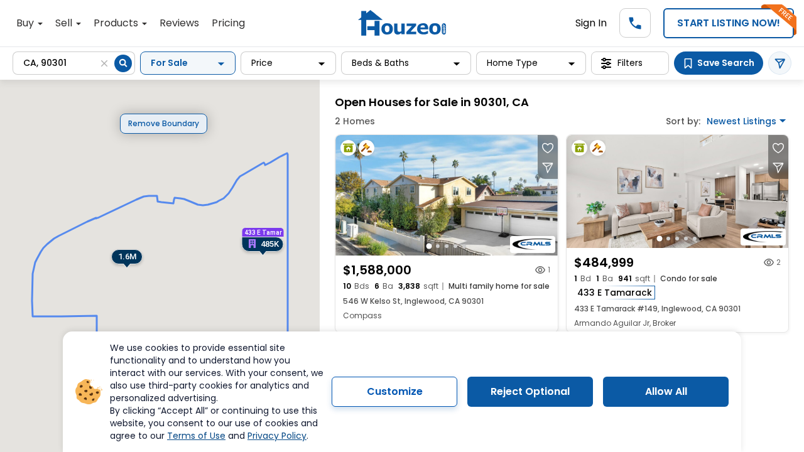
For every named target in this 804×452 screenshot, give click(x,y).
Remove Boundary (163, 123)
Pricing (228, 23)
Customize (395, 391)
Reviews (179, 23)
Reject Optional (530, 391)
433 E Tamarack (614, 292)
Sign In (591, 23)
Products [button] (117, 23)
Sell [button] (65, 23)
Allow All (666, 391)
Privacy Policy (277, 435)
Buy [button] (26, 23)
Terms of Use (196, 435)
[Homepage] (402, 23)
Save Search (725, 62)
